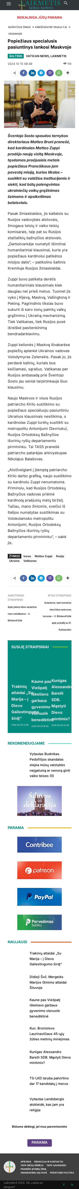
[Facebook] (23, 73)
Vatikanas (30, 561)
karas (27, 556)
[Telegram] (41, 73)
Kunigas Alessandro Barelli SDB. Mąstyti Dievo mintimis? (50, 1057)
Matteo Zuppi (43, 556)
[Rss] (72, 1184)
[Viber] (50, 73)
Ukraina (14, 561)
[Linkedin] (32, 73)
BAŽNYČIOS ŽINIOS (19, 27)
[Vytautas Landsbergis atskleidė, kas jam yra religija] (17, 1103)
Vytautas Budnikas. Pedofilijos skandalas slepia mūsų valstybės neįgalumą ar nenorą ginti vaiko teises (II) (50, 765)
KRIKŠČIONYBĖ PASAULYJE (51, 27)
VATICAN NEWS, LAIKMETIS (46, 56)
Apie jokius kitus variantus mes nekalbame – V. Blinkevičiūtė (22, 613)
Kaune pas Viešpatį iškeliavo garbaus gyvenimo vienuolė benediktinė (42, 700)
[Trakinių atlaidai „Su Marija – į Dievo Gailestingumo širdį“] (25, 667)
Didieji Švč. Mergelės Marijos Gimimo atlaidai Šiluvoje (48, 982)
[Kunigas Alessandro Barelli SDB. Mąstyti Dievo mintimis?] (62, 664)
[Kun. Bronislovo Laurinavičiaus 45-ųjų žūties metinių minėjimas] (17, 1033)
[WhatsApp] (58, 73)
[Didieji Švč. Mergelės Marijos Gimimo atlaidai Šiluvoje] (17, 981)
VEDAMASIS (15, 33)
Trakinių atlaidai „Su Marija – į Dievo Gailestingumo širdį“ (46, 958)
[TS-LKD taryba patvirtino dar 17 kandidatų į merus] (17, 1080)
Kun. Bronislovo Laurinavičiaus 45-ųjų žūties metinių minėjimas (49, 1033)
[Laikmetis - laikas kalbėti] (39, 5)
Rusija (60, 556)
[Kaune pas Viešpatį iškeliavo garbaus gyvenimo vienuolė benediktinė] (42, 664)
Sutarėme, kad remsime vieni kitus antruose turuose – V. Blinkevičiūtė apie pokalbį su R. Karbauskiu (57, 616)
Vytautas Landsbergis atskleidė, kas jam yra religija (47, 1104)
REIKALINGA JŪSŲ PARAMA (39, 17)
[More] (67, 73)
